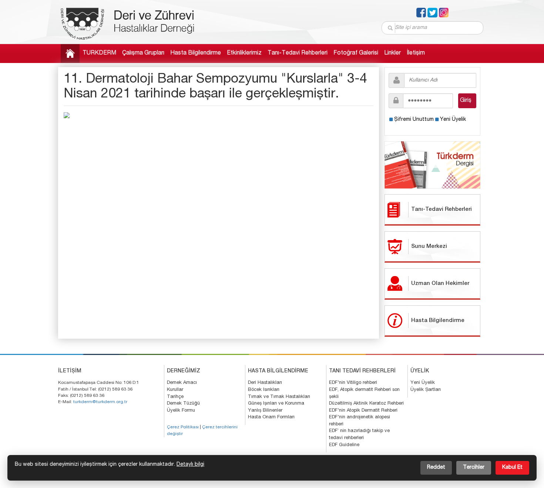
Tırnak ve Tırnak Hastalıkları (279, 397)
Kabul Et (512, 467)
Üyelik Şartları (425, 390)
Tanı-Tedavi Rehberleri (298, 53)
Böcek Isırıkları (263, 390)
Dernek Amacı (182, 383)
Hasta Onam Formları (271, 417)
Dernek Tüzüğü (183, 403)
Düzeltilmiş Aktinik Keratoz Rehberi (366, 403)
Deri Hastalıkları (265, 383)
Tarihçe (175, 397)
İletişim (416, 53)
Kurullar (175, 390)
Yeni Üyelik (453, 119)
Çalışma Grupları (143, 53)
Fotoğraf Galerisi (355, 53)
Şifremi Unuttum (414, 119)
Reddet (436, 467)
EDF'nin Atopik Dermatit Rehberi (363, 410)
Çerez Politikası (183, 427)
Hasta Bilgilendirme (195, 53)
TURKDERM (99, 53)
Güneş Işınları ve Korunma (276, 403)
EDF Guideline (344, 445)
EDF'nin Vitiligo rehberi (353, 383)
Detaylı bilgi (190, 464)
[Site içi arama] (390, 28)
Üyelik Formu (181, 410)
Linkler (392, 53)
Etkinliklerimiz (244, 53)
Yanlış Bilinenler (265, 410)
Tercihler (473, 467)
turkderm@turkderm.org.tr (100, 402)
